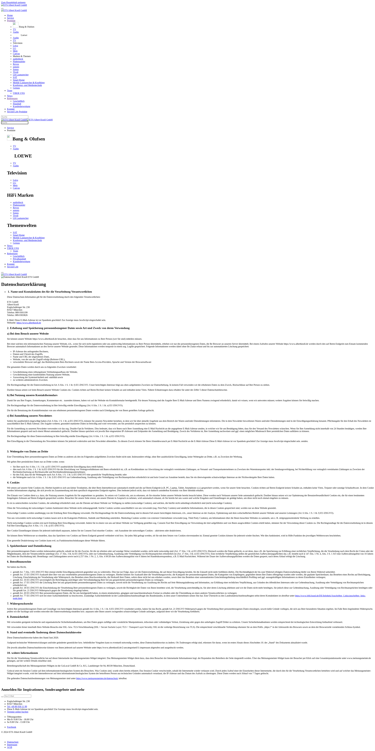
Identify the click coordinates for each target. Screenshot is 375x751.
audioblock (18, 59)
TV (14, 29)
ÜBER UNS (19, 93)
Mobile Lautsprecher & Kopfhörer (29, 82)
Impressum (12, 744)
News (9, 96)
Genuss (16, 88)
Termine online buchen (17, 712)
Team (9, 90)
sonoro (16, 67)
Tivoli (15, 72)
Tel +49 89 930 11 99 (17, 706)
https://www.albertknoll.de (29, 322)
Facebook (11, 727)
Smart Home (19, 80)
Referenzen (12, 98)
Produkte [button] (11, 130)
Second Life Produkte (17, 111)
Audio (16, 32)
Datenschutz (12, 742)
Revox (16, 64)
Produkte (11, 20)
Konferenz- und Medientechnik (27, 85)
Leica (15, 45)
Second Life (12, 266)
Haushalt (17, 103)
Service (10, 18)
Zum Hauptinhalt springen (13, 2)
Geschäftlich (18, 101)
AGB (9, 747)
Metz (15, 51)
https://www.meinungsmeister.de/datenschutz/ (97, 678)
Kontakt (11, 109)
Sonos (16, 69)
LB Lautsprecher (21, 74)
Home (10, 15)
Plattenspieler (19, 61)
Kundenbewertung (21, 106)
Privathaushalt (19, 259)
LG (14, 48)
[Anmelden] (2, 696)
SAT (15, 77)
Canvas (16, 53)
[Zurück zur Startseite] (14, 5)
